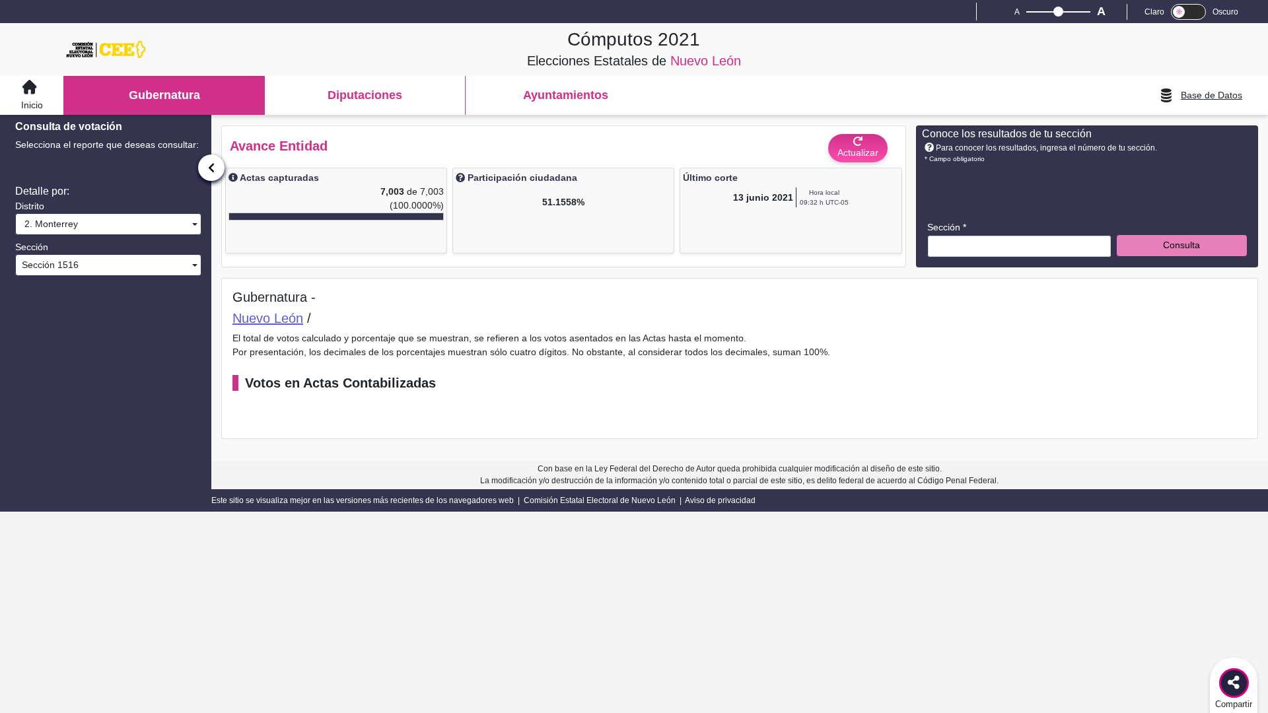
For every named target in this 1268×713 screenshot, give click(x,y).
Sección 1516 (49, 264)
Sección (31, 247)
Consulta (1181, 245)
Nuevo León (267, 318)
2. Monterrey (48, 224)
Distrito (29, 206)
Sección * (946, 227)
